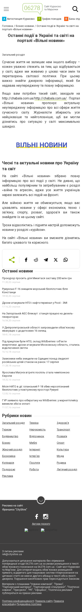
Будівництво (10, 436)
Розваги (62, 436)
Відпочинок (36, 436)
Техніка (33, 422)
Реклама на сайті (12, 505)
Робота (34, 469)
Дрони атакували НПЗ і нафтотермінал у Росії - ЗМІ (34, 302)
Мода (60, 456)
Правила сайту (44, 601)
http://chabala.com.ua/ (50, 98)
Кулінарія (8, 462)
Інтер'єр (34, 456)
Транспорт (63, 429)
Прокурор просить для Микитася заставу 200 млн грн (37, 278)
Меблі (33, 442)
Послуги (34, 462)
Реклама (7, 475)
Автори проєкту (41, 523)
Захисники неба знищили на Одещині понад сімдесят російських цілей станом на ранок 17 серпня (35, 360)
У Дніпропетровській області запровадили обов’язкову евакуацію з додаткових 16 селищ (38, 329)
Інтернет (34, 449)
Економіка (8, 456)
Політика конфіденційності (18, 601)
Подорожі (8, 469)
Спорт (61, 442)
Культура (63, 449)
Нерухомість (37, 429)
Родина (61, 462)
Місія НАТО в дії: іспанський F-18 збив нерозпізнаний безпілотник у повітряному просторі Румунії (35, 388)
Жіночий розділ (12, 449)
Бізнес (6, 442)
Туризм (6, 429)
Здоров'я (63, 422)
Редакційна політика (29, 604)
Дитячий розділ (67, 469)
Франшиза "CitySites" (14, 509)
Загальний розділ (13, 422)
